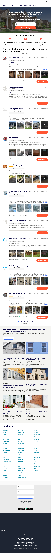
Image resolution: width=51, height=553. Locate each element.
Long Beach (6, 439)
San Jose (5, 452)
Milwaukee (36, 473)
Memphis (36, 441)
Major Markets (8, 426)
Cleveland (21, 473)
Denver (5, 455)
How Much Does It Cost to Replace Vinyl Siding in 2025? (13, 386)
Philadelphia (37, 434)
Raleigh (20, 466)
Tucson (5, 434)
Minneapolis (21, 443)
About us (3, 530)
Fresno (4, 437)
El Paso (35, 450)
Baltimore (20, 434)
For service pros (5, 522)
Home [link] (4, 5)
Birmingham (6, 430)
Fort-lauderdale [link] (12, 5)
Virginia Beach (37, 466)
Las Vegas (21, 452)
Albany (20, 455)
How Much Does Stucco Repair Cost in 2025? (13, 412)
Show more (45, 69)
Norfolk (35, 461)
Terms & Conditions (33, 545)
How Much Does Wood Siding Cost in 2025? (37, 412)
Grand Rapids (21, 441)
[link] (25, 59)
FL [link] (7, 5)
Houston (36, 455)
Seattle (35, 468)
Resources (4, 526)
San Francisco (6, 450)
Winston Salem (22, 468)
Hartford (5, 457)
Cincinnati (20, 470)
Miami (4, 466)
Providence (36, 439)
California (22, 543)
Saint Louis (21, 450)
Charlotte (20, 461)
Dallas (35, 448)
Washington (6, 459)
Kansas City (21, 448)
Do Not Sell (26, 543)
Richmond (36, 464)
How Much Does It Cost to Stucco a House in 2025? (36, 385)
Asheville (20, 459)
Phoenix (5, 432)
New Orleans (21, 432)
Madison (36, 470)
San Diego (5, 448)
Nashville (36, 443)
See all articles (8, 338)
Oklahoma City (22, 477)
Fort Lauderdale (7, 461)
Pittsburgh (36, 437)
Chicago (5, 475)
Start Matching (25, 28)
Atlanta (5, 473)
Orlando (5, 468)
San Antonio (37, 457)
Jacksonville (6, 464)
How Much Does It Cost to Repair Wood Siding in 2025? (36, 358)
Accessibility (31, 543)
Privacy (18, 543)
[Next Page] (35, 321)
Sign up (25, 497)
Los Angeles (6, 441)
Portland (36, 430)
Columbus (21, 475)
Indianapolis (6, 477)
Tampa (4, 470)
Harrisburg (36, 432)
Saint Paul (20, 446)
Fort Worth (36, 452)
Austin (35, 446)
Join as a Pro (42, 2)
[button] (12, 74)
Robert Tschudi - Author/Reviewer (11, 382)
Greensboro (21, 464)
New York (20, 457)
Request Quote (42, 81)
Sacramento (6, 446)
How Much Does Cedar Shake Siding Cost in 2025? (13, 358)
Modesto (5, 443)
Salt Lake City (37, 459)
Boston (20, 437)
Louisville (20, 430)
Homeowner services (6, 518)
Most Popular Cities (6, 483)
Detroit (20, 439)
